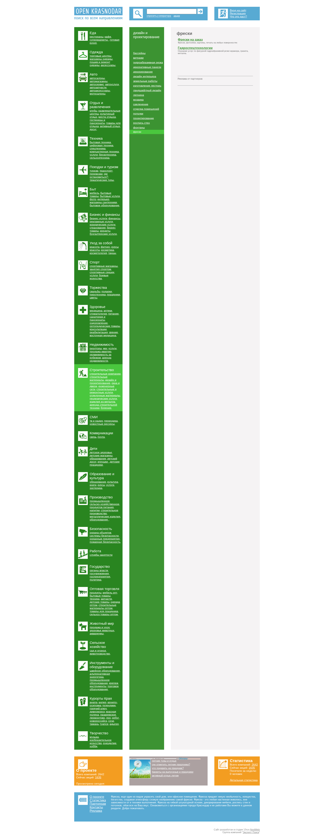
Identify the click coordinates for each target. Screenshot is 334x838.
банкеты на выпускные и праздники (172, 771)
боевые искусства (99, 277)
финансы (114, 218)
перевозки (96, 173)
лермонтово (97, 717)
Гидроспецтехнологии (195, 48)
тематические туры (102, 180)
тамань (94, 723)
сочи (111, 720)
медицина (96, 310)
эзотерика (96, 488)
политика (95, 579)
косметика (107, 249)
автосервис (97, 84)
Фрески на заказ (190, 39)
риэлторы (96, 348)
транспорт (106, 170)
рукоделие (109, 743)
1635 (98, 777)
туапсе (104, 723)
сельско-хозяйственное (104, 504)
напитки (95, 510)
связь (93, 436)
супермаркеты (99, 39)
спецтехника (98, 148)
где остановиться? (99, 175)
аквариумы (97, 633)
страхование (98, 227)
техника (95, 598)
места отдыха (107, 116)
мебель (94, 192)
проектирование (143, 118)
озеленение (140, 104)
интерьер (103, 199)
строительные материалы (98, 378)
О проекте (97, 796)
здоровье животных (102, 630)
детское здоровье (101, 452)
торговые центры (100, 55)
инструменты (98, 686)
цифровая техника (101, 145)
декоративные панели (147, 67)
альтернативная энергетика (100, 675)
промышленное (100, 500)
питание (113, 313)
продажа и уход (100, 627)
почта (101, 436)
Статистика (98, 800)
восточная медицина (103, 335)
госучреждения (99, 573)
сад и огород (98, 650)
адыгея (114, 723)
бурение (106, 407)
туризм (94, 170)
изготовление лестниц (147, 85)
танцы (112, 253)
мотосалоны (97, 93)
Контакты (96, 807)
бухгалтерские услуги (103, 233)
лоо (108, 717)
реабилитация (99, 332)
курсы (101, 484)
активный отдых (110, 126)
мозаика (138, 99)
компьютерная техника (104, 151)
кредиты (105, 230)
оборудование (99, 519)
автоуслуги (112, 84)
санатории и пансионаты (97, 318)
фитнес (105, 246)
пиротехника (98, 294)
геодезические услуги (103, 398)
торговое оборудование (104, 688)
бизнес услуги (98, 218)
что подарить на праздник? (168, 768)
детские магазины (101, 455)
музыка (94, 736)
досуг (93, 129)
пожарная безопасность (105, 541)
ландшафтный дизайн (147, 90)
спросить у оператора (159, 16)
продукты (95, 592)
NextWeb (255, 829)
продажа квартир (100, 351)
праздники (113, 294)
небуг (115, 717)
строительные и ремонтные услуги (103, 391)
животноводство (100, 653)
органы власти (99, 570)
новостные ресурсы (102, 423)
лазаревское (108, 714)
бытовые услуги (110, 196)
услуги (94, 154)
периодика (111, 420)
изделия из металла (102, 401)
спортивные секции (102, 272)
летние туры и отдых (164, 760)
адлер (102, 702)
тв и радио (96, 420)
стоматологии (98, 313)
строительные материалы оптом (103, 606)
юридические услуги (102, 224)
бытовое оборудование (104, 205)
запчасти (106, 598)
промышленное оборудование (100, 681)
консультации (98, 329)
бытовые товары (100, 595)
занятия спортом (100, 269)
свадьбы (95, 291)
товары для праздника (104, 611)
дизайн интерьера (144, 76)
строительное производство (104, 512)
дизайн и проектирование (103, 381)
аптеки (108, 310)
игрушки (103, 461)
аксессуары (108, 65)
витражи (138, 57)
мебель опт (110, 592)
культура (112, 481)
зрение (113, 332)
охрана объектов (100, 532)
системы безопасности (104, 535)
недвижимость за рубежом (100, 356)
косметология (98, 253)
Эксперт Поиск (251, 832)
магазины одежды (101, 58)
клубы (93, 110)
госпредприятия (100, 576)
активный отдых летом (165, 775)
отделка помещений (146, 108)
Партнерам (98, 803)
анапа (93, 702)
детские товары (99, 601)
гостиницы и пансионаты (97, 121)
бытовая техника (100, 142)
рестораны (96, 36)
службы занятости (101, 554)
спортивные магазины (104, 266)
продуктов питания (102, 507)
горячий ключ (98, 708)
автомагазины (98, 81)
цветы (93, 297)
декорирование (143, 71)
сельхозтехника (99, 157)
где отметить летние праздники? (171, 764)
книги (93, 484)
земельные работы (145, 81)
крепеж (113, 683)
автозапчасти (98, 87)
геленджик (109, 705)
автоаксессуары (100, 90)
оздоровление (99, 322)
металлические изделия (105, 516)
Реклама (96, 810)
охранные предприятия (105, 538)
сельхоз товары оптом (104, 614)
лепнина (138, 94)
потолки (138, 113)
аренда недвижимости (100, 359)
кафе (108, 36)
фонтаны (139, 127)
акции (177, 16)
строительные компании (105, 373)
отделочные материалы (105, 395)
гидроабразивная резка (148, 62)
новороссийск (98, 720)
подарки (106, 291)
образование (98, 458)
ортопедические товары (105, 326)
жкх (105, 348)
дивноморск (97, 711)
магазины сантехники (103, 202)
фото (93, 199)
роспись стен (141, 122)
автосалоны (97, 78)
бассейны (139, 53)
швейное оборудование (105, 670)
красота (95, 246)
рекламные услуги (101, 221)
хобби (93, 746)
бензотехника (107, 154)
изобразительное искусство (101, 741)
